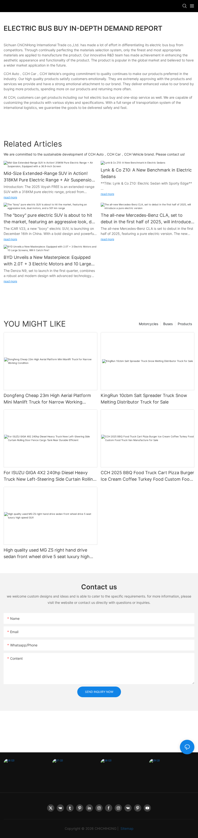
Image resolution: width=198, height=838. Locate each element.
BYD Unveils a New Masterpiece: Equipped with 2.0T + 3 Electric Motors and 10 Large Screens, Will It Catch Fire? (47, 261)
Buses (168, 324)
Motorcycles (148, 324)
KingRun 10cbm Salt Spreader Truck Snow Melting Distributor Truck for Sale (144, 398)
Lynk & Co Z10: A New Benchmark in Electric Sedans (146, 173)
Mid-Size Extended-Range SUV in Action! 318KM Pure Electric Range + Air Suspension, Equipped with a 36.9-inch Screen (49, 177)
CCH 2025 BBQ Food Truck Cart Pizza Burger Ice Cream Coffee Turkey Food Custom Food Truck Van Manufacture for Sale (147, 476)
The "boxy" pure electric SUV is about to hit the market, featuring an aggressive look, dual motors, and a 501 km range (50, 219)
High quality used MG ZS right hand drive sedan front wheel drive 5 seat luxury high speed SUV (47, 553)
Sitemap (127, 828)
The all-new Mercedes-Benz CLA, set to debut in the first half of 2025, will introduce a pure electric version (147, 219)
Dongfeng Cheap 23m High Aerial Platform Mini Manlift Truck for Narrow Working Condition (47, 399)
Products (185, 324)
